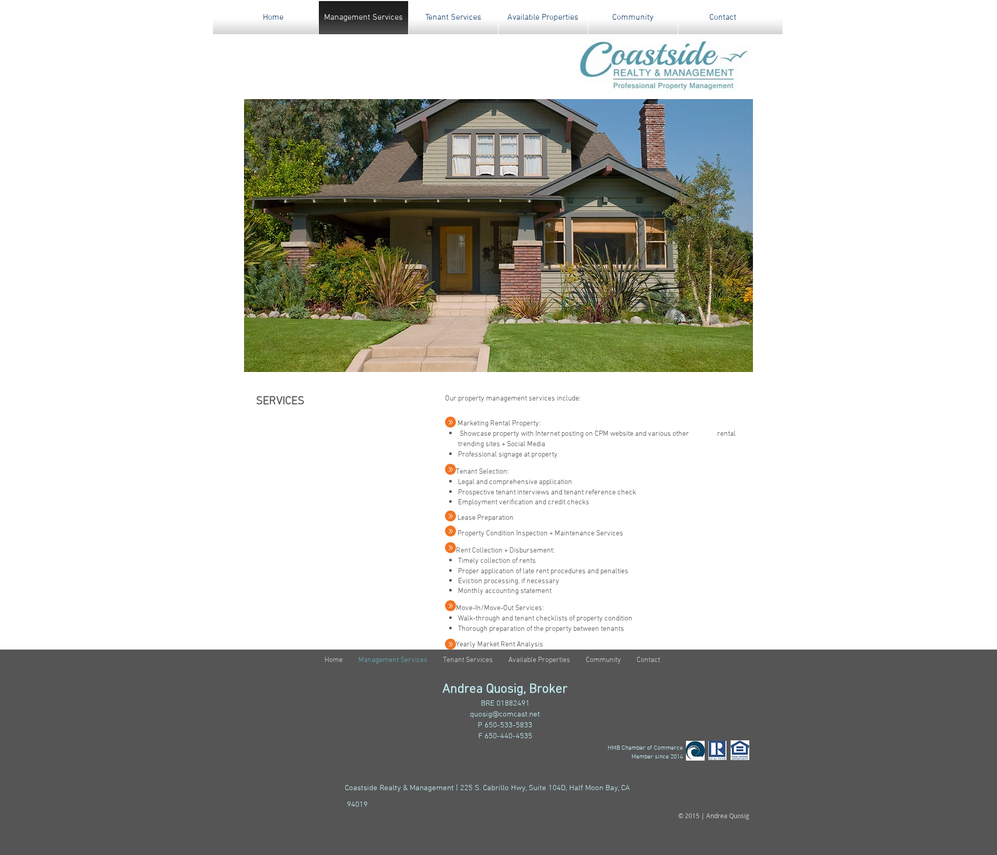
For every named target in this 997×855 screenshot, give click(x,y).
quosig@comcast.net (505, 714)
